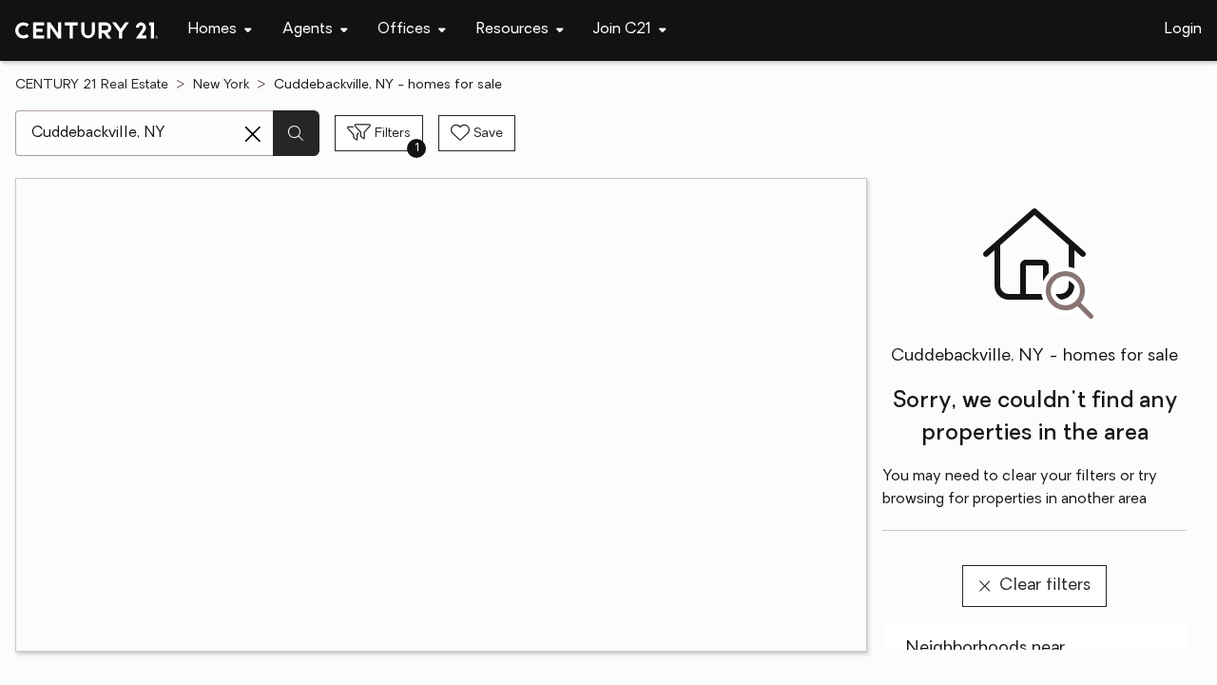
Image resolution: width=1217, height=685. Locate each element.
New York (221, 85)
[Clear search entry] (253, 134)
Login (1183, 29)
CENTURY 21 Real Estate (91, 85)
